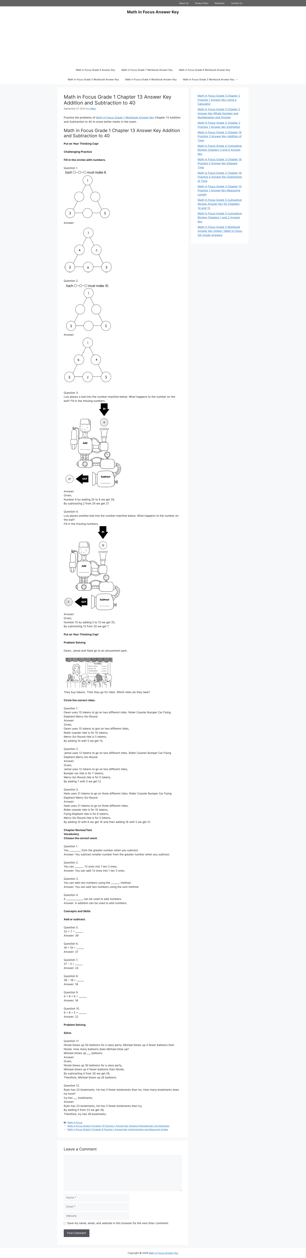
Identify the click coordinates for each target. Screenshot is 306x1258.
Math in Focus (74, 1122)
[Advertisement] (153, 41)
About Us (184, 3)
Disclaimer (220, 3)
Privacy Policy (201, 3)
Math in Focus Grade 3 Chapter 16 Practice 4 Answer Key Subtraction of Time (220, 177)
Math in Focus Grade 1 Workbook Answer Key (125, 117)
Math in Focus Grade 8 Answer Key (95, 69)
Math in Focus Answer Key (153, 12)
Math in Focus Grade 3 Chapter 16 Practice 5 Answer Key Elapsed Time (220, 163)
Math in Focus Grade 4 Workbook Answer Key (151, 79)
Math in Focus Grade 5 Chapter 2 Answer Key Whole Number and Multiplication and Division (219, 113)
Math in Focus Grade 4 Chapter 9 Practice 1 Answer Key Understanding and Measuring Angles (117, 1129)
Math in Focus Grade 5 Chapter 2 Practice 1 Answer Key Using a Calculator (219, 99)
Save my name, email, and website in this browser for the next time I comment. (118, 1223)
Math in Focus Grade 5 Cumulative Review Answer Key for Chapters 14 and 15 (220, 204)
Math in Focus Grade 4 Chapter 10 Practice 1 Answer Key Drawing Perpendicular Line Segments (118, 1126)
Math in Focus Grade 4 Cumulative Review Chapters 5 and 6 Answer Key (220, 150)
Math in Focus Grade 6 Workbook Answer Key (204, 69)
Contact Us (236, 3)
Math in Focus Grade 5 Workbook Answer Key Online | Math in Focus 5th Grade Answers (220, 231)
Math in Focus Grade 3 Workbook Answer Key (208, 79)
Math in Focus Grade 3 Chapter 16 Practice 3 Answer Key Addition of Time (220, 136)
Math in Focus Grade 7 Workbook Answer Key (147, 69)
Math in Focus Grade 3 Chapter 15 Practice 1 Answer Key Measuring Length (219, 190)
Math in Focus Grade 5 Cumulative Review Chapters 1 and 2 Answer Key (220, 217)
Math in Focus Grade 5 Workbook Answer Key (93, 79)
